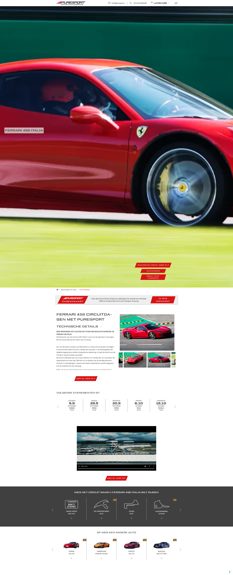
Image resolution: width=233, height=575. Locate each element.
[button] (175, 3)
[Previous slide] (58, 406)
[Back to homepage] (57, 289)
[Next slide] (175, 406)
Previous (116, 360)
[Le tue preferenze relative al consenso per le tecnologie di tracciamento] (230, 572)
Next (178, 360)
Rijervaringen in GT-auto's (69, 290)
